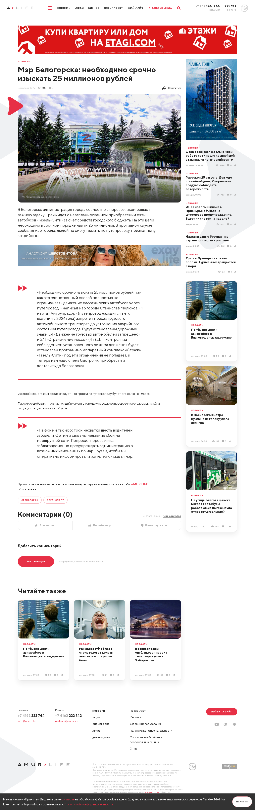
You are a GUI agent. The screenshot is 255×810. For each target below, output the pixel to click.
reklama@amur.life (66, 721)
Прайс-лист (138, 710)
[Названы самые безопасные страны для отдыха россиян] (235, 246)
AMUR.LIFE (139, 484)
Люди (79, 8)
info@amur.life (26, 721)
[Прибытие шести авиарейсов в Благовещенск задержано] (230, 356)
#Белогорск (29, 500)
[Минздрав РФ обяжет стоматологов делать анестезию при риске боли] (118, 675)
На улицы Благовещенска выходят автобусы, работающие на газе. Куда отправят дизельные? (211, 505)
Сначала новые (151, 515)
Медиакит (136, 717)
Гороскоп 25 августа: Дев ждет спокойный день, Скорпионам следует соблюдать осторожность (210, 183)
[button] (234, 724)
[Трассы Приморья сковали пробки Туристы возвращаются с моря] (235, 272)
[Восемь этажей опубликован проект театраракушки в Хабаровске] (174, 675)
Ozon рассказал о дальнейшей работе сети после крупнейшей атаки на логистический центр (210, 155)
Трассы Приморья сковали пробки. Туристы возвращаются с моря (211, 262)
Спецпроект (113, 8)
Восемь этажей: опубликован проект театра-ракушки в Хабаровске (151, 654)
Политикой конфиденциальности (88, 804)
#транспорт (55, 500)
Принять (242, 801)
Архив (96, 731)
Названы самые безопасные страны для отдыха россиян (207, 238)
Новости (64, 8)
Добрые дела (101, 737)
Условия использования (145, 723)
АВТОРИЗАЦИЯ (35, 561)
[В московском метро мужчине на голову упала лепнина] (230, 441)
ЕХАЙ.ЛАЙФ (135, 8)
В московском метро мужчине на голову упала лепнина (210, 418)
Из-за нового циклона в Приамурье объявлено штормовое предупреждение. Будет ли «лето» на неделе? (209, 212)
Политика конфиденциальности (151, 730)
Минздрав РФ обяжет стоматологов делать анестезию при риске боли (96, 654)
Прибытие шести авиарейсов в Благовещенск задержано (211, 333)
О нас (133, 748)
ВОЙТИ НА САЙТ (221, 711)
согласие (68, 799)
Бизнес (93, 8)
